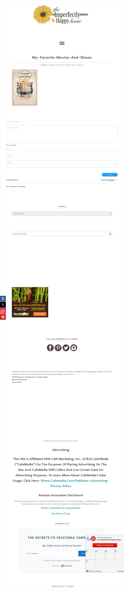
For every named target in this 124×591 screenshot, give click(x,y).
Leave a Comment (77, 65)
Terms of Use (17, 382)
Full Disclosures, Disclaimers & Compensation (30, 377)
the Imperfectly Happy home (62, 14)
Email (9, 156)
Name (9, 149)
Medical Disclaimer (19, 380)
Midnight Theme (63, 586)
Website (9, 162)
